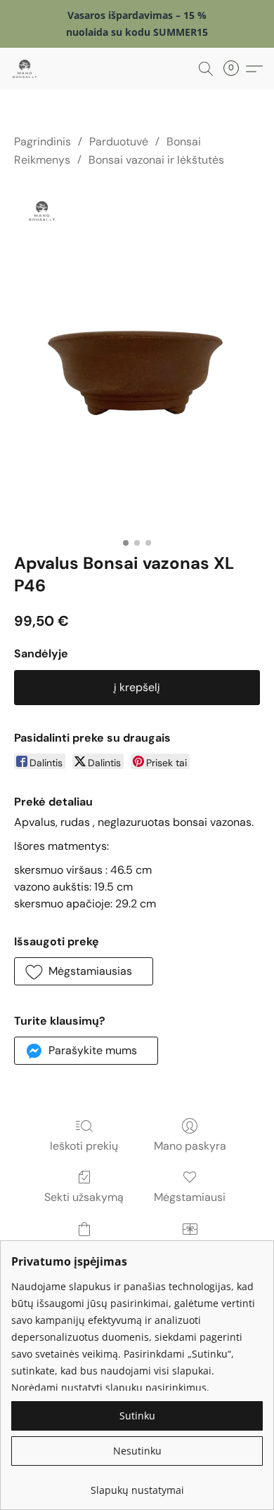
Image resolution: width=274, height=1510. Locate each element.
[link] (137, 1485)
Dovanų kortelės (190, 1249)
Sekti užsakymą (84, 1197)
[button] (25, 69)
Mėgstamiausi (190, 1197)
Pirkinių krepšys (84, 1249)
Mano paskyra (190, 1145)
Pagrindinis (42, 141)
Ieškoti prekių (84, 1145)
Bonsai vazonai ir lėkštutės (156, 159)
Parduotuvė (118, 141)
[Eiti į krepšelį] (235, 69)
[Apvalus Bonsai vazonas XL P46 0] (137, 357)
